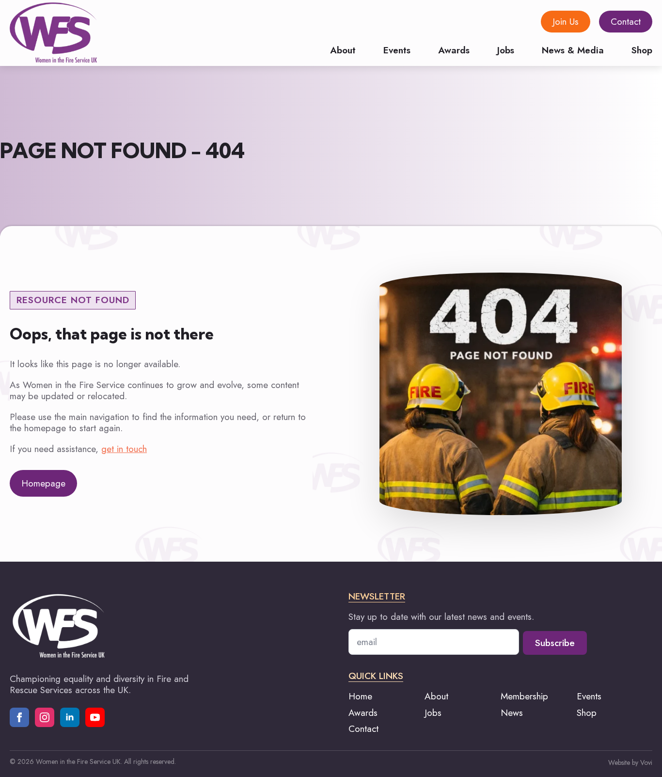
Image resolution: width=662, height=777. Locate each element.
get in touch (124, 448)
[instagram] (44, 717)
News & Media (573, 49)
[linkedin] (69, 717)
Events (396, 49)
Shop (641, 49)
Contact (363, 728)
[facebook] (19, 717)
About (343, 49)
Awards (454, 49)
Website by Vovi (630, 762)
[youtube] (95, 717)
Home (360, 696)
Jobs (505, 49)
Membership (524, 696)
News (512, 712)
